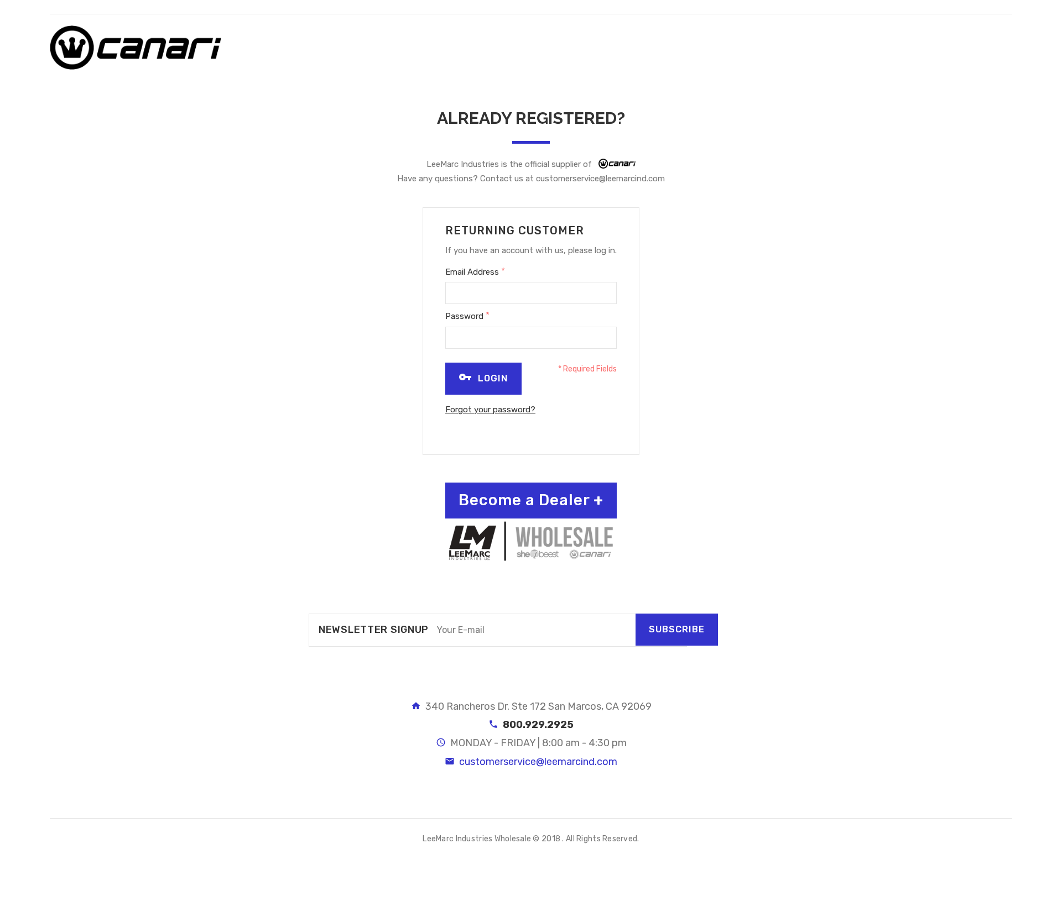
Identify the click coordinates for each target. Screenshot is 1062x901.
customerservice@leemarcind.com (600, 179)
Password (467, 315)
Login (491, 378)
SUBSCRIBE (677, 629)
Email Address (475, 271)
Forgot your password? (490, 410)
